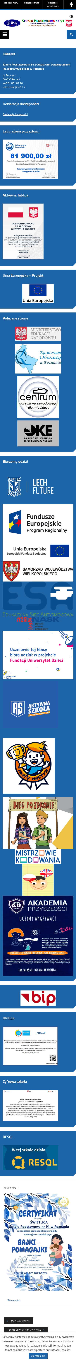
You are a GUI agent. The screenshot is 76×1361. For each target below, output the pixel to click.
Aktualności (14, 1300)
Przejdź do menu (10, 2)
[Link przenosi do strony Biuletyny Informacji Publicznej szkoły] (38, 995)
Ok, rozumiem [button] (38, 1355)
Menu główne (4, 34)
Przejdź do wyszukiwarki (52, 4)
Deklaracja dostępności (15, 114)
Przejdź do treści (31, 2)
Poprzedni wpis (20, 1320)
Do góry (71, 4)
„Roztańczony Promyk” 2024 (24, 1330)
